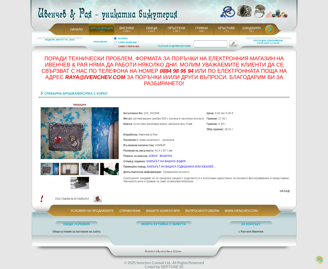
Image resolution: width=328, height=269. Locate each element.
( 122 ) (151, 31)
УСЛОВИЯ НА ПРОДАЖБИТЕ (92, 210)
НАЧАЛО (76, 29)
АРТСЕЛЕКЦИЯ (101, 28)
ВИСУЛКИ (126, 28)
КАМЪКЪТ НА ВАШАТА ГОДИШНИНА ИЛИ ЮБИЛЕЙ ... (181, 166)
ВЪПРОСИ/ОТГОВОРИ (202, 210)
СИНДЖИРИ (252, 28)
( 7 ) (226, 31)
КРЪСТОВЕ (226, 28)
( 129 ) (126, 31)
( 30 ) (101, 31)
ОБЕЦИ (151, 28)
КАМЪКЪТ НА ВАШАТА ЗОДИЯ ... (167, 161)
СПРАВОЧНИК (130, 210)
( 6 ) (251, 31)
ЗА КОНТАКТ (251, 224)
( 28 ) (201, 31)
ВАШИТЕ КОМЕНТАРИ (162, 210)
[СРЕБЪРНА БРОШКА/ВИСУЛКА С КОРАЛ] (50, 174)
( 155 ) (176, 31)
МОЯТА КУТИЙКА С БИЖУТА (163, 224)
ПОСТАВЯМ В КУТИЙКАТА (72, 198)
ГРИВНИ (201, 28)
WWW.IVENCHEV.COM (241, 210)
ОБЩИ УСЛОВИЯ (76, 224)
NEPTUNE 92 (172, 267)
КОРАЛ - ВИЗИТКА (160, 156)
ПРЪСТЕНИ (176, 28)
